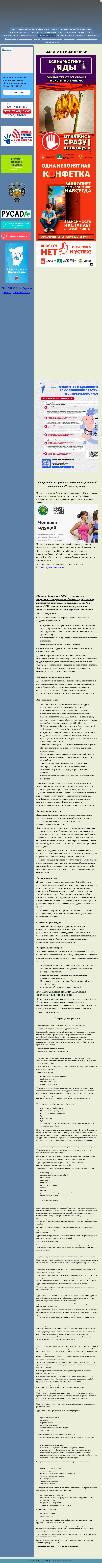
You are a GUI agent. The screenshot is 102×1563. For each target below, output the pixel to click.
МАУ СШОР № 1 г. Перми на (17, 288)
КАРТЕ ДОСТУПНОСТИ (16, 292)
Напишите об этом (17, 92)
